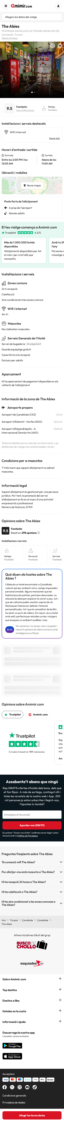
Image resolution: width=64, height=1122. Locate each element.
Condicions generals (14, 1095)
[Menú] (5, 5)
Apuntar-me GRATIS (32, 825)
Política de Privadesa (27, 835)
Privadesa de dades (13, 1102)
